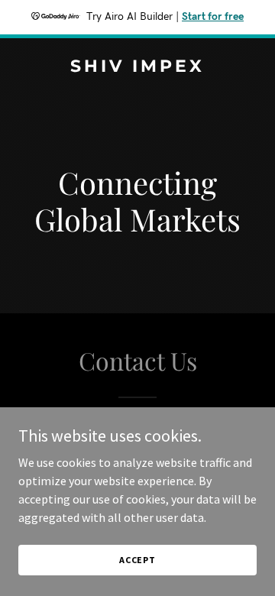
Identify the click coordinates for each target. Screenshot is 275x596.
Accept (137, 559)
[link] (137, 67)
